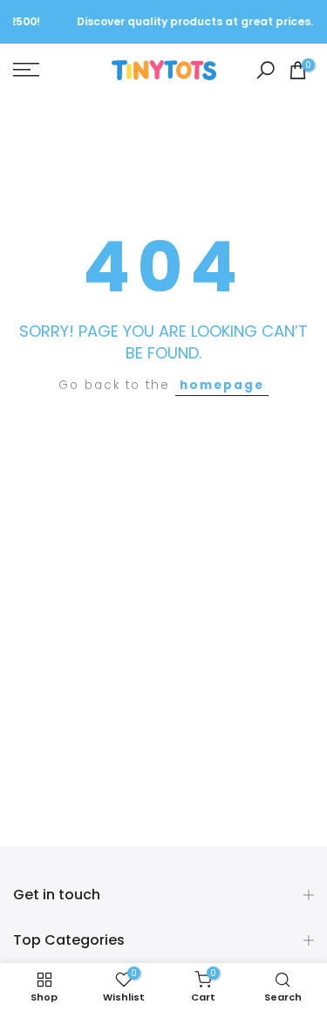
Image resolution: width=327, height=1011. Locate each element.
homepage (222, 385)
